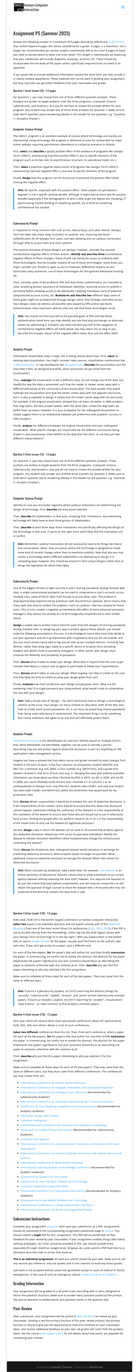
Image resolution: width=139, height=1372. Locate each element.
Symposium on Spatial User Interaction (44, 1177)
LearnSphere (107, 870)
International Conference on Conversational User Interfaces (56, 1205)
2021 (99, 928)
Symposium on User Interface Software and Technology (54, 1181)
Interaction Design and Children (39, 1115)
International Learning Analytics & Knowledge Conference (55, 1167)
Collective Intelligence (33, 1120)
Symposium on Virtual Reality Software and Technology (53, 1200)
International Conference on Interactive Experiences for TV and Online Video (66, 1101)
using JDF (52, 1226)
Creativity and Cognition (35, 1139)
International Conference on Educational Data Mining (52, 1191)
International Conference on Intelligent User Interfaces (53, 1092)
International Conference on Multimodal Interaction (51, 1162)
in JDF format (116, 42)
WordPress (96, 1367)
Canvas (109, 1231)
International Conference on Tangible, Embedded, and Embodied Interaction (67, 1087)
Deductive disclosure (26, 740)
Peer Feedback (85, 1316)
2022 (92, 928)
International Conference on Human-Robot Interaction (53, 1083)
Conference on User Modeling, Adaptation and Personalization (58, 1106)
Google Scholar (40, 941)
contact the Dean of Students (98, 1274)
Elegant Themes (62, 1367)
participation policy (51, 1333)
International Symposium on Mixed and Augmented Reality (56, 1209)
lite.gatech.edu (74, 364)
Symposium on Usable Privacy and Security (46, 1130)
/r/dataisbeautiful (24, 364)
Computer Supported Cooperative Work (44, 1186)
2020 (106, 928)
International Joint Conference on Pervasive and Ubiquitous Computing (63, 1125)
